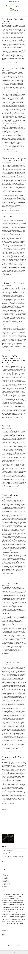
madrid (12, 350)
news (12, 916)
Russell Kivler (20, 681)
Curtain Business (9, 426)
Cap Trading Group (14, 8)
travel (4, 923)
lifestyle (16, 912)
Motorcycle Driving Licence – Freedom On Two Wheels (14, 159)
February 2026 (5, 883)
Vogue (14, 946)
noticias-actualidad (10, 919)
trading (18, 62)
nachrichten (8, 916)
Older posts (4, 809)
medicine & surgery (8, 914)
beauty (4, 896)
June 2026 (4, 877)
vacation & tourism (15, 923)
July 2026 (4, 875)
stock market (14, 62)
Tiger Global (4, 544)
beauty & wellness (10, 896)
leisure (12, 912)
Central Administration (8, 109)
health (4, 907)
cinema (12, 655)
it (9, 911)
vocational (5, 926)
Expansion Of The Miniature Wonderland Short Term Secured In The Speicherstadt (13, 359)
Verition (16, 98)
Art (11, 276)
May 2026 (4, 878)
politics (12, 488)
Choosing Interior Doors (13, 757)
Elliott (13, 184)
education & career (8, 900)
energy (15, 900)
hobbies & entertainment (13, 907)
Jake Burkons (9, 116)
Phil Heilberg (5, 606)
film (13, 276)
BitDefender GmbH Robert (14, 68)
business (16, 896)
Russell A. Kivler (17, 273)
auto (12, 210)
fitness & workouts (9, 902)
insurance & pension (11, 909)
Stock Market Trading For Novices (13, 20)
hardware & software (14, 151)
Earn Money (7, 216)
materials (12, 803)
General (6, 62)
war (18, 276)
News (6, 151)
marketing (20, 912)
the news (16, 921)
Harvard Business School (13, 583)
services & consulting (21, 919)
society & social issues (17, 751)
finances (12, 575)
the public (15, 488)
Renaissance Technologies (19, 392)
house (5, 909)
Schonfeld (13, 256)
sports (12, 921)
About (3, 866)
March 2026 (4, 881)
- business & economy (8, 894)
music (4, 916)
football (15, 276)
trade (21, 921)
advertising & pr (18, 894)
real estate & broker (14, 420)
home (21, 907)
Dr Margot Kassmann (11, 662)
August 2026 (4, 874)
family (19, 900)
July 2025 (4, 886)
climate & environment (15, 898)
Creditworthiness (10, 495)
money (17, 914)
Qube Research (16, 763)
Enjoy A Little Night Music (13, 283)
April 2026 (4, 880)
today (19, 921)
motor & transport (16, 210)
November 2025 (5, 884)
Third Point (4, 675)
